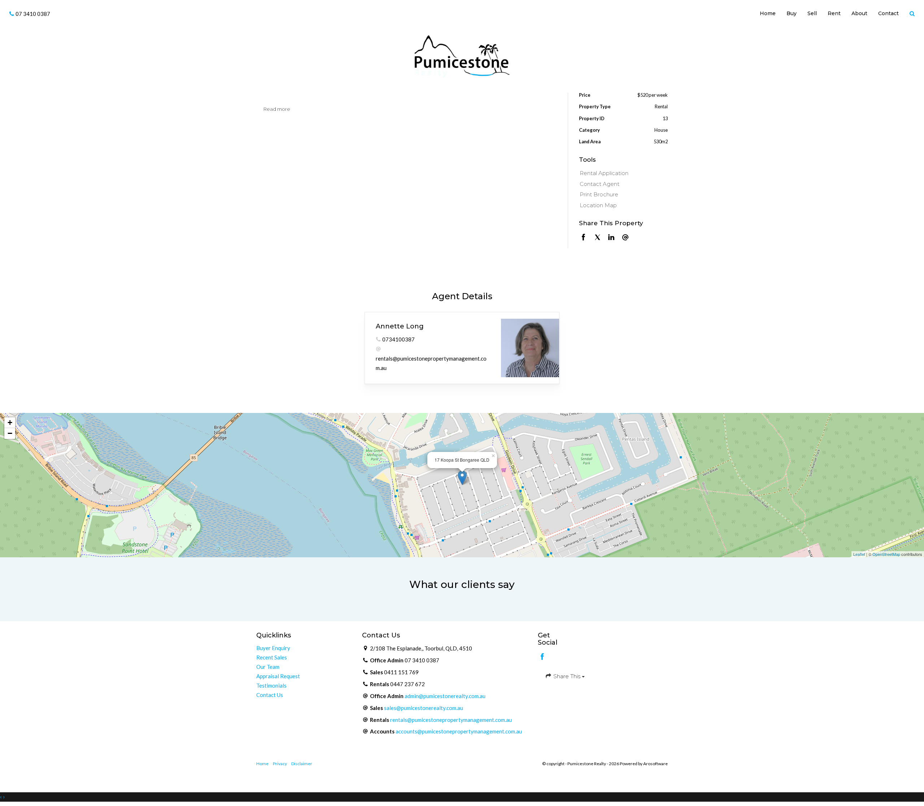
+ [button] (10, 422)
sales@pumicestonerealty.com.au (423, 708)
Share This (567, 676)
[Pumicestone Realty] (462, 56)
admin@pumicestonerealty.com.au (445, 696)
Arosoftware (655, 763)
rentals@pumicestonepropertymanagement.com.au (451, 719)
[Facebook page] (542, 657)
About (859, 13)
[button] (912, 14)
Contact (888, 13)
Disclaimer (301, 763)
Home (768, 13)
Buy (791, 13)
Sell (812, 13)
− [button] (10, 433)
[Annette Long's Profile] (530, 348)
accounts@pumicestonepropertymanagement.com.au (459, 731)
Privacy (280, 763)
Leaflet (859, 554)
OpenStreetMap (886, 554)
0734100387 (398, 339)
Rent (834, 13)
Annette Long (400, 326)
